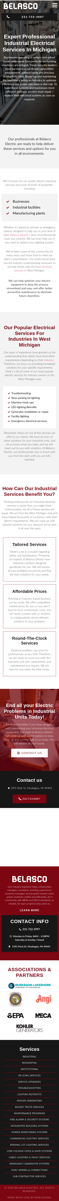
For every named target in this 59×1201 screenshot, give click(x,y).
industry (48, 360)
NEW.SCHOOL (43, 1198)
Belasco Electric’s (20, 235)
